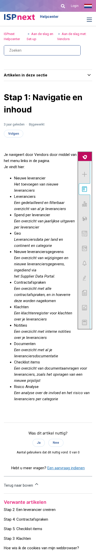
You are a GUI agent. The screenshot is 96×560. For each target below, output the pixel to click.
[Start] (19, 17)
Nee (56, 442)
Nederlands (88, 6)
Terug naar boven (19, 485)
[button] (85, 20)
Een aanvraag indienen (66, 468)
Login (75, 6)
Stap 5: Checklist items (23, 529)
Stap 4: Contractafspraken (26, 519)
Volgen (13, 133)
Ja (38, 442)
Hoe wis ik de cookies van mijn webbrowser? (41, 548)
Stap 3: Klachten (17, 538)
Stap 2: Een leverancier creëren (30, 509)
